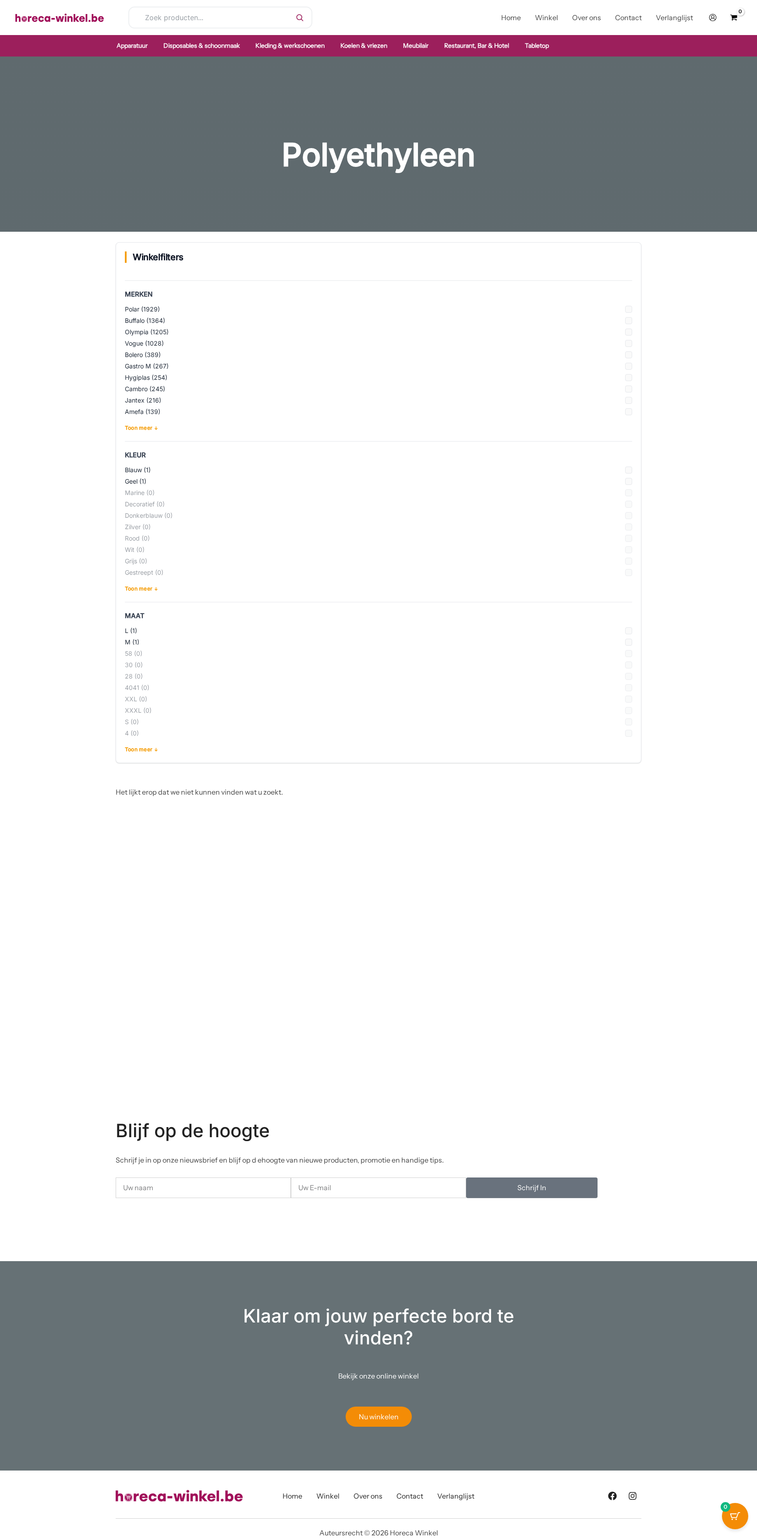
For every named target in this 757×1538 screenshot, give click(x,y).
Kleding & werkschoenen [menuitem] (290, 45)
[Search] (299, 17)
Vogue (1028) (144, 343)
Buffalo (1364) (145, 320)
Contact (409, 1495)
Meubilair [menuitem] (415, 45)
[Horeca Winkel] (59, 16)
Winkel (328, 1495)
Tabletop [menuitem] (537, 45)
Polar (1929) (142, 309)
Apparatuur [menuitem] (132, 45)
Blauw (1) (138, 470)
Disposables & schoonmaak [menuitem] (201, 45)
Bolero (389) (143, 354)
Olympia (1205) (147, 332)
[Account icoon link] (713, 17)
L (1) (131, 630)
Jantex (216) (143, 400)
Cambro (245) (145, 388)
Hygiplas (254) (146, 377)
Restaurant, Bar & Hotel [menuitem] (476, 45)
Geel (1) (135, 481)
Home (292, 1495)
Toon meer (138, 427)
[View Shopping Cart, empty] (733, 18)
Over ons (368, 1495)
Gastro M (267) (147, 366)
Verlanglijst (455, 1495)
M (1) (132, 642)
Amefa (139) (142, 411)
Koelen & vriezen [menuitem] (363, 45)
